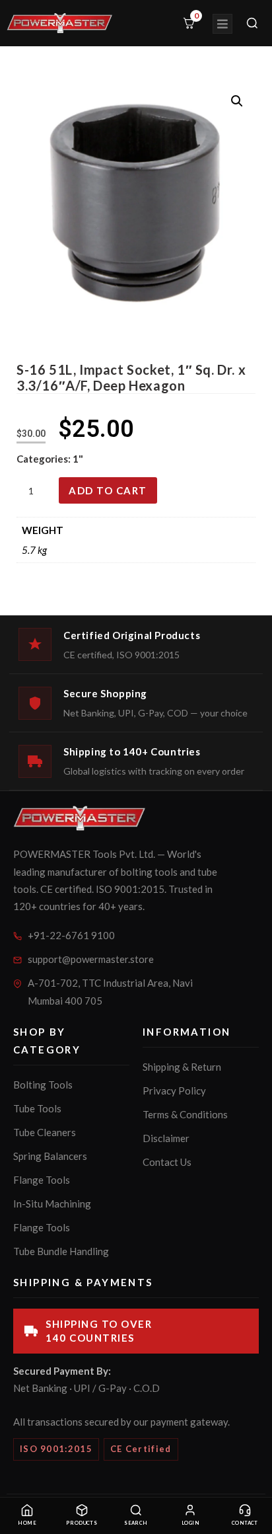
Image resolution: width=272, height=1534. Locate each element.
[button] (237, 101)
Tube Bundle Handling (61, 1251)
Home (27, 1523)
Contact (245, 1523)
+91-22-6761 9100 (71, 935)
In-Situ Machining (52, 1203)
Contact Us (167, 1162)
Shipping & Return (182, 1067)
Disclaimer (166, 1138)
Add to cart (108, 490)
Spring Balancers (50, 1156)
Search (136, 1523)
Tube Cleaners (44, 1132)
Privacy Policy (174, 1090)
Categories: (45, 459)
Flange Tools (41, 1180)
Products (82, 1523)
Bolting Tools (43, 1085)
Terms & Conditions (185, 1114)
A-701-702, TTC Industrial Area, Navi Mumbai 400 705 (110, 992)
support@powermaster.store (91, 959)
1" (78, 459)
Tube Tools (37, 1108)
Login (190, 1523)
